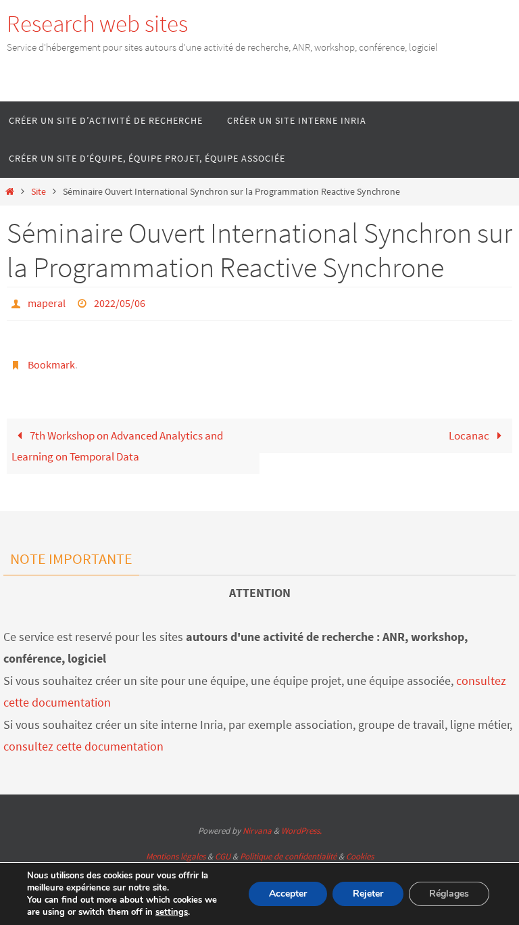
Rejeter (368, 893)
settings (171, 912)
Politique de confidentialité (288, 849)
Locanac (470, 428)
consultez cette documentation (83, 738)
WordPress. (301, 823)
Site (38, 191)
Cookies (360, 849)
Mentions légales (175, 849)
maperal (47, 301)
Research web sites (97, 24)
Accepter (288, 893)
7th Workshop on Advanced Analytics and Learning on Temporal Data (117, 438)
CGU (222, 849)
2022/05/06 (119, 301)
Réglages (449, 893)
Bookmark (51, 359)
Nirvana (257, 823)
